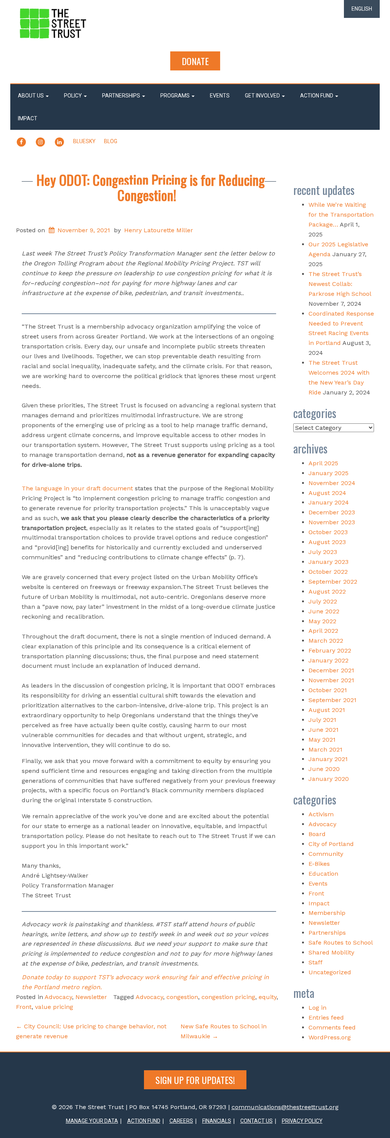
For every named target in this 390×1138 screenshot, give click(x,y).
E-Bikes (319, 863)
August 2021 (326, 709)
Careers (181, 1121)
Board (317, 834)
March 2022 (325, 640)
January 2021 (328, 759)
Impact (27, 118)
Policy (73, 96)
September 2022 (332, 581)
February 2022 (329, 650)
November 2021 (331, 680)
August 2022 (327, 591)
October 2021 (327, 690)
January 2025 (328, 473)
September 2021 (332, 700)
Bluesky (84, 141)
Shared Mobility (331, 952)
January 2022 (328, 660)
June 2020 (324, 768)
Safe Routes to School (340, 942)
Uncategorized (329, 972)
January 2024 (328, 502)
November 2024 (331, 483)
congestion (182, 997)
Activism (321, 814)
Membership (326, 912)
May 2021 (322, 739)
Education (323, 873)
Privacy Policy (302, 1121)
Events (220, 96)
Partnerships (121, 96)
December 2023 (331, 512)
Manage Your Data (92, 1121)
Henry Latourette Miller (158, 230)
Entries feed (326, 1017)
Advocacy (58, 997)
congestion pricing (228, 997)
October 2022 (328, 571)
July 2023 (322, 551)
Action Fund (317, 96)
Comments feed (332, 1027)
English (362, 9)
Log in (317, 1007)
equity (268, 997)
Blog (110, 141)
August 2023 (327, 542)
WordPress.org (329, 1037)
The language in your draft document (78, 488)
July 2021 (322, 719)
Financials (216, 1121)
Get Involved (263, 96)
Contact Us (256, 1121)
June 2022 (323, 611)
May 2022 (322, 621)
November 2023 (331, 522)
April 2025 (323, 463)
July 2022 (322, 601)
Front (24, 1006)
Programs (175, 96)
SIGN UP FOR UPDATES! (195, 1080)
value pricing (54, 1006)
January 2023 (328, 561)
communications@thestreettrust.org (285, 1107)
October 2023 (328, 532)
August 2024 (327, 492)
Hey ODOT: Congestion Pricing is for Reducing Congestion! (151, 187)
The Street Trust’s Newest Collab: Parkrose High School (339, 283)
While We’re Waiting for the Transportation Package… (341, 214)
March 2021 (325, 749)
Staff (315, 962)
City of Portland (331, 844)
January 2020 (328, 778)
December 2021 (331, 670)
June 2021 (323, 729)
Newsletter (91, 997)
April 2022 (323, 630)
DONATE (195, 61)
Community (325, 853)
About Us (31, 96)
